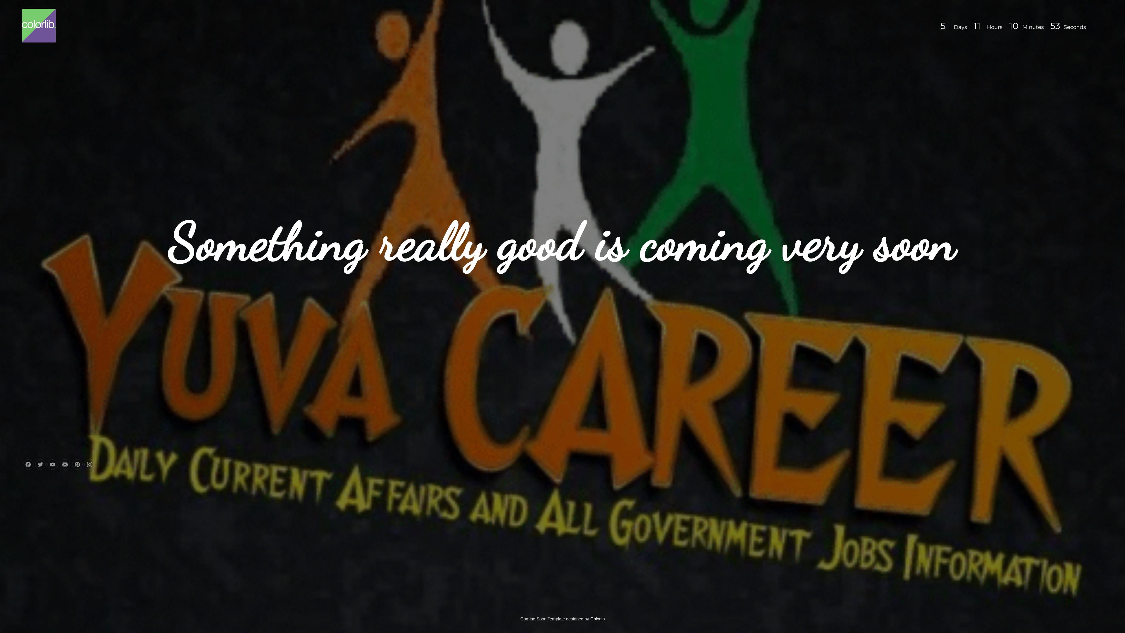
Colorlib (597, 618)
